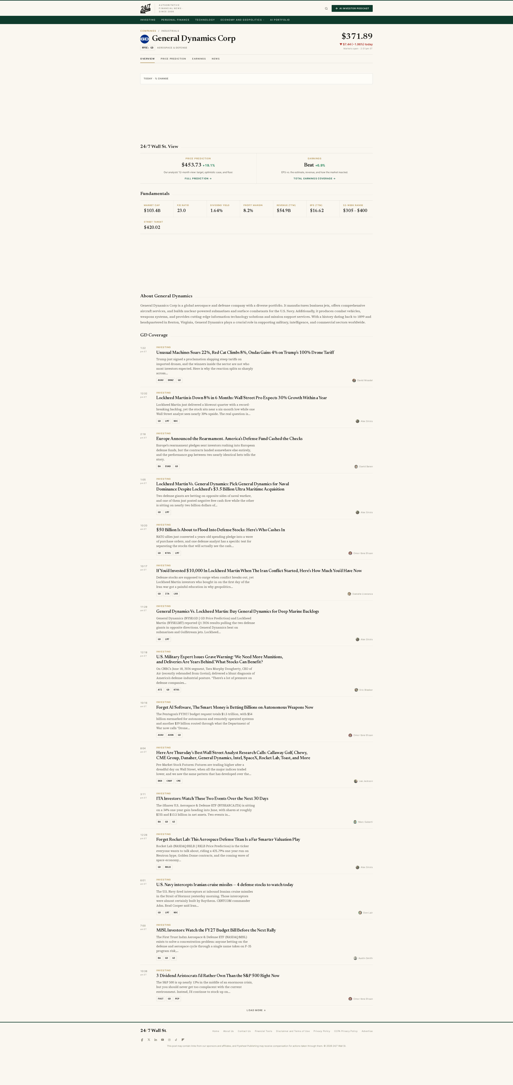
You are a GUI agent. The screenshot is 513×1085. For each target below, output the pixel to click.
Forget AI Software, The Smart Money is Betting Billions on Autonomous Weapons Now (234, 708)
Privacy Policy (322, 1031)
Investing (148, 19)
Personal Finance (175, 19)
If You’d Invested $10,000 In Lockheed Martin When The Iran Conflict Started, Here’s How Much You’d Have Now (259, 571)
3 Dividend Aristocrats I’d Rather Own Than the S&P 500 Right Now (218, 976)
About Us (228, 1031)
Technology (205, 19)
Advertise (367, 1031)
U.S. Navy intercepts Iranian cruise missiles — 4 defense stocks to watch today (224, 885)
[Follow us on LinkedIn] (156, 1040)
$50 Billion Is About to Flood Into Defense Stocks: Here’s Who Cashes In (220, 530)
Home (215, 1031)
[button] (326, 8)
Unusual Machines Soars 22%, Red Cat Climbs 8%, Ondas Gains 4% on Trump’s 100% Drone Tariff (245, 353)
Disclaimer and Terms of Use (293, 1031)
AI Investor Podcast (354, 8)
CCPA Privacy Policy (346, 1031)
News (216, 58)
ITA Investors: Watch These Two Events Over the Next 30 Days (212, 799)
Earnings (199, 58)
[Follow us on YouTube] (162, 1040)
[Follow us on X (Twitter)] (149, 1040)
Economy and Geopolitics (241, 19)
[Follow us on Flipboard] (183, 1040)
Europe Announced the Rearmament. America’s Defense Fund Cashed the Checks (229, 439)
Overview (147, 58)
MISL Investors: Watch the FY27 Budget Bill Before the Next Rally (216, 931)
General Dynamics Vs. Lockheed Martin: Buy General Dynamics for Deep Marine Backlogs (237, 612)
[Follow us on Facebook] (142, 1040)
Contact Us (244, 1031)
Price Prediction (173, 58)
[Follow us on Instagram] (169, 1040)
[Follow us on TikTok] (176, 1040)
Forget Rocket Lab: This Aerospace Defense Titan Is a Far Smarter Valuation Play (228, 840)
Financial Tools (263, 1031)
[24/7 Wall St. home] (145, 8)
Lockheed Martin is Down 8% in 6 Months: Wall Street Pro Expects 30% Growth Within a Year (241, 398)
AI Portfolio (280, 19)
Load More (256, 1010)
